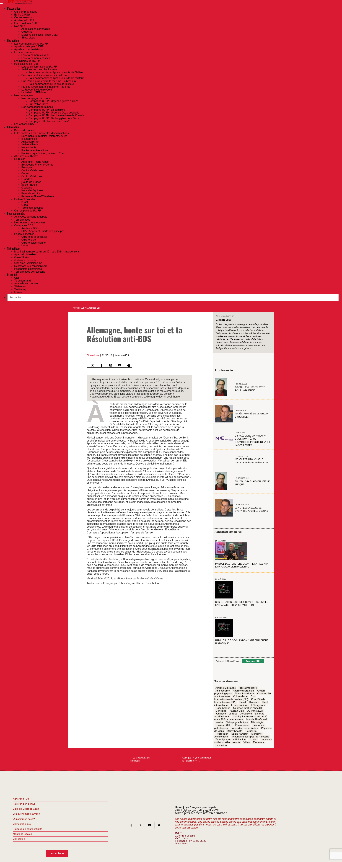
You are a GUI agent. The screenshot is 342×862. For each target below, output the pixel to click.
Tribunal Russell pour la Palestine (250, 736)
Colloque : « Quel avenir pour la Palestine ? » (196, 759)
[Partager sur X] (92, 365)
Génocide (221, 710)
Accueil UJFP (79, 308)
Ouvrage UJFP (224, 725)
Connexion (19, 838)
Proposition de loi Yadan (244, 728)
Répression (222, 733)
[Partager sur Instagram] (110, 365)
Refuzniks (250, 730)
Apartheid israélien (243, 690)
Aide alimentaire (248, 687)
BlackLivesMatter (244, 693)
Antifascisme (223, 690)
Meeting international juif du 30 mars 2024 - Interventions (240, 718)
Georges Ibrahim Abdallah (248, 707)
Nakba (219, 722)
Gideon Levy (93, 355)
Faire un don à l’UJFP (25, 803)
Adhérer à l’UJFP (22, 798)
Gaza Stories (223, 707)
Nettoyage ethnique (237, 722)
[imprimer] (128, 365)
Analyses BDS (122, 355)
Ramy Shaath (234, 730)
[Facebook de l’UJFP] (131, 825)
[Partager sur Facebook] (101, 365)
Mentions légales (22, 833)
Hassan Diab (236, 710)
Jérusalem (246, 713)
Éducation (221, 745)
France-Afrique (239, 705)
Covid (242, 702)
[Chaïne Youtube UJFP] (150, 825)
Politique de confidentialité (27, 828)
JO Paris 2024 (255, 710)
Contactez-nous (22, 823)
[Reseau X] (140, 825)
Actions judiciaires (226, 687)
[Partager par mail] (119, 365)
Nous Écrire (181, 843)
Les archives (57, 853)
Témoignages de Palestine (231, 739)
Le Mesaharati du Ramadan (140, 759)
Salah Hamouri (239, 733)
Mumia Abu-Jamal (256, 719)
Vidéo (246, 742)
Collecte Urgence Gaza (26, 808)
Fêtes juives (258, 705)
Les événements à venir (26, 813)
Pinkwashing (242, 725)
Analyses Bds (93, 308)
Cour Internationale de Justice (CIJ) (235, 698)
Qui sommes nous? (24, 818)
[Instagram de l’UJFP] (159, 825)
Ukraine (253, 739)
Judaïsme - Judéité (226, 713)
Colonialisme (240, 696)
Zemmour (258, 742)
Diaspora (254, 702)
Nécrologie (257, 722)
